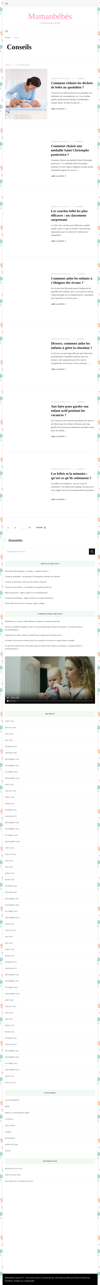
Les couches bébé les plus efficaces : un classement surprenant (69, 215)
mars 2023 (9, 956)
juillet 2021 (10, 1082)
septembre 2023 (12, 918)
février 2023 (11, 962)
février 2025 (11, 810)
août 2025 (9, 784)
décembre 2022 (12, 975)
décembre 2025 (12, 759)
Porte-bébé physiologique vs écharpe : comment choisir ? (27, 571)
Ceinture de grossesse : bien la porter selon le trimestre (25, 582)
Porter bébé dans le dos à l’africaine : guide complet (25, 603)
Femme (8, 1132)
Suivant (39, 527)
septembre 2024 (12, 841)
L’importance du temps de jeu (50, 635)
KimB (7, 621)
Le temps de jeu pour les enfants (17, 640)
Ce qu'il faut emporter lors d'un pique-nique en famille (25, 646)
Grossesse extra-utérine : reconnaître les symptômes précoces (28, 587)
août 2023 (9, 924)
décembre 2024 (12, 823)
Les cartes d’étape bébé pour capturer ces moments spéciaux (37, 621)
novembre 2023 (12, 905)
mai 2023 (9, 943)
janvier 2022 (11, 1044)
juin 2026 (9, 734)
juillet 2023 (10, 930)
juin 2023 (9, 937)
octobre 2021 (11, 1063)
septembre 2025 (12, 778)
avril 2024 (10, 873)
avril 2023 (10, 949)
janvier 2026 (11, 753)
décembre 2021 (12, 1051)
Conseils (81, 78)
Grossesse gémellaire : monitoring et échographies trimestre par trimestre (32, 576)
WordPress (9, 1281)
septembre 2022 (12, 994)
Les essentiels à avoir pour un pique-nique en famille (54, 640)
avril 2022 (10, 1025)
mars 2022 (9, 1032)
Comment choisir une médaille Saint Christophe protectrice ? (70, 150)
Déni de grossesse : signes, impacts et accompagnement (26, 593)
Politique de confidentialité (19, 1181)
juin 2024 (9, 861)
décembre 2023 (12, 899)
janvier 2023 (11, 968)
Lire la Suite (57, 109)
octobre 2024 (11, 835)
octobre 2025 (11, 772)
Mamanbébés (50, 16)
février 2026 (11, 746)
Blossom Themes (73, 1278)
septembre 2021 (12, 1070)
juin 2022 (9, 1013)
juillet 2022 (10, 1006)
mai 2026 (9, 740)
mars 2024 (9, 880)
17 (31, 528)
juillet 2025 (10, 791)
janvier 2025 (11, 816)
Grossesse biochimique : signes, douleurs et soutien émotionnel (29, 598)
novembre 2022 (12, 981)
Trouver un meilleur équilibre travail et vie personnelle (25, 627)
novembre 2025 (12, 766)
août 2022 (9, 1000)
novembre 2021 (12, 1057)
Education (10, 1125)
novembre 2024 (12, 829)
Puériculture (11, 1144)
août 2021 (9, 1076)
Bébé (7, 1106)
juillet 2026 (10, 727)
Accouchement (12, 1100)
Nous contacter (13, 1175)
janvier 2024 (11, 892)
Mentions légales (13, 1169)
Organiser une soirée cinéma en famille (20, 635)
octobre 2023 (11, 911)
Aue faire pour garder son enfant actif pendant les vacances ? (69, 410)
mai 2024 (9, 867)
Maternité (10, 1138)
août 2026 (9, 721)
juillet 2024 (10, 854)
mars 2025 (9, 804)
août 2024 (9, 848)
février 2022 (11, 1038)
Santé (8, 1151)
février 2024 (11, 886)
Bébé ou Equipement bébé (17, 1113)
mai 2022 (9, 1019)
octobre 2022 (11, 987)
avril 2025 (10, 797)
